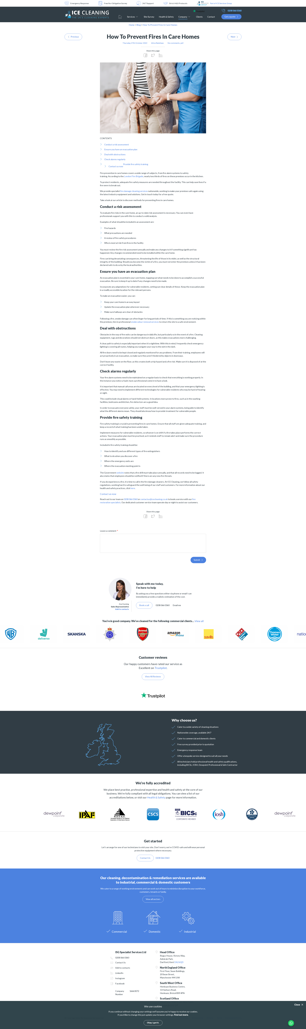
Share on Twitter (153, 55)
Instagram (120, 978)
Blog (138, 25)
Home (120, 17)
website (120, 472)
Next (233, 36)
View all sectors (153, 899)
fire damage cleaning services (134, 191)
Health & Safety (166, 16)
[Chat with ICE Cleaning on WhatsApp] (291, 1023)
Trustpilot (161, 668)
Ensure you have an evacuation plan (120, 149)
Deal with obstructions (115, 154)
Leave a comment (108, 530)
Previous (75, 36)
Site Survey (149, 16)
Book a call (144, 605)
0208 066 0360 (234, 10)
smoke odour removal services (145, 322)
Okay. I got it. (153, 1022)
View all (199, 621)
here (133, 488)
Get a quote (229, 16)
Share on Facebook (145, 55)
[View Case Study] (112, 634)
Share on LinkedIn (160, 55)
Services (131, 16)
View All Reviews (153, 676)
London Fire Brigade (133, 176)
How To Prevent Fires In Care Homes (160, 25)
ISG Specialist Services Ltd (87, 14)
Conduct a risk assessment (116, 144)
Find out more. (181, 1014)
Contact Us (120, 962)
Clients (199, 16)
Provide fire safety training (135, 164)
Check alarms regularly (114, 159)
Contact (211, 16)
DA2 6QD (178, 962)
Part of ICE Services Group (221, 3)
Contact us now (116, 166)
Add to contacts (122, 609)
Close (297, 1004)
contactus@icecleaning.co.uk (154, 499)
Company (182, 16)
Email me (177, 605)
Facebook (120, 983)
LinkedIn (119, 973)
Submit (197, 560)
